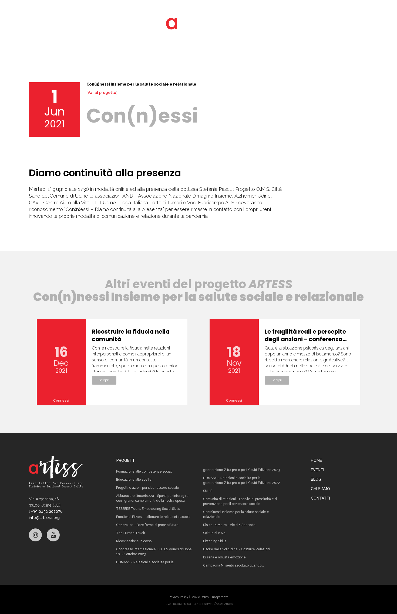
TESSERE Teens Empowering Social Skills (148, 509)
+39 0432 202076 (47, 511)
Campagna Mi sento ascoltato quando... (233, 565)
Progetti (126, 460)
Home (316, 460)
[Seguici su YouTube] (53, 534)
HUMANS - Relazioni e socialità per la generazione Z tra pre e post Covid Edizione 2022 (241, 480)
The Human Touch (130, 533)
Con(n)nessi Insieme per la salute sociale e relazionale (236, 514)
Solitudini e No (214, 533)
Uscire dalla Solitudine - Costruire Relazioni (236, 549)
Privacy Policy (178, 597)
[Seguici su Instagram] (35, 534)
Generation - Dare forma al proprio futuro (147, 525)
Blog (316, 479)
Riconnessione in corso (134, 541)
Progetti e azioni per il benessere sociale (147, 488)
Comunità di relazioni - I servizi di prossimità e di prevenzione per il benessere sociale (240, 501)
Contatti (320, 498)
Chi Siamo (320, 489)
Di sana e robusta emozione (224, 557)
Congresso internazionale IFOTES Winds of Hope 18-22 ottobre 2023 (154, 551)
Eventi (317, 470)
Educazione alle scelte (134, 479)
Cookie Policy (200, 597)
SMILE (207, 491)
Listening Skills (214, 541)
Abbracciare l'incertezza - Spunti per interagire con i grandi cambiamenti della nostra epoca (152, 498)
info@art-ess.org (44, 517)
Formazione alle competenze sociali (144, 471)
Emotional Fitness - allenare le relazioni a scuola (153, 517)
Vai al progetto (102, 92)
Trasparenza (219, 597)
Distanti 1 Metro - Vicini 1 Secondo (229, 525)
